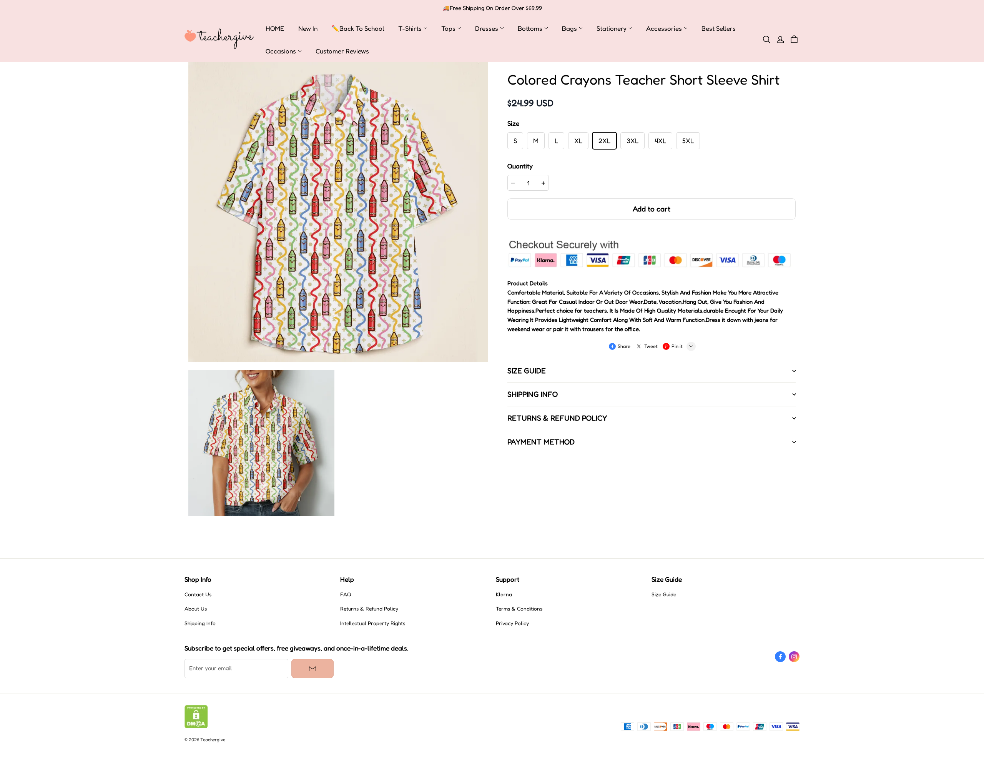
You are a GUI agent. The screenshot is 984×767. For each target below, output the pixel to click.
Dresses (486, 28)
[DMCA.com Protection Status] (196, 726)
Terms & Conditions (519, 609)
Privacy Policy (512, 623)
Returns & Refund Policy (369, 609)
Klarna (504, 594)
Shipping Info (200, 623)
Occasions (281, 51)
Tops (448, 28)
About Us (195, 609)
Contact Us (197, 594)
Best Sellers (718, 28)
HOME (275, 28)
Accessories (664, 28)
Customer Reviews (342, 51)
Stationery (612, 28)
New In (307, 28)
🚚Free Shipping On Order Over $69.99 (492, 8)
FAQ (345, 594)
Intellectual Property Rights (372, 623)
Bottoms (530, 28)
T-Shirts (410, 28)
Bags (569, 28)
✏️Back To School (357, 28)
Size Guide (664, 594)
